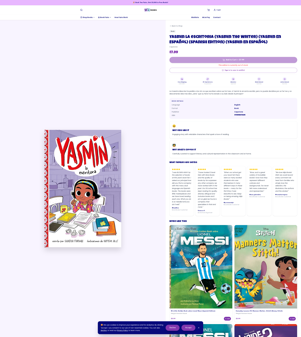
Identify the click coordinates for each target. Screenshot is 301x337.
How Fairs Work (121, 17)
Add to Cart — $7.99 (235, 60)
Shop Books (88, 17)
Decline (172, 328)
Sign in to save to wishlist (235, 70)
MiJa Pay (206, 17)
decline (104, 330)
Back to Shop (177, 26)
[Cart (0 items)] (208, 10)
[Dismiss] (198, 327)
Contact (217, 17)
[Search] (81, 10)
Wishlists (195, 17)
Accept (188, 328)
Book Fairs (104, 17)
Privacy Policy (122, 330)
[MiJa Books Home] (150, 10)
